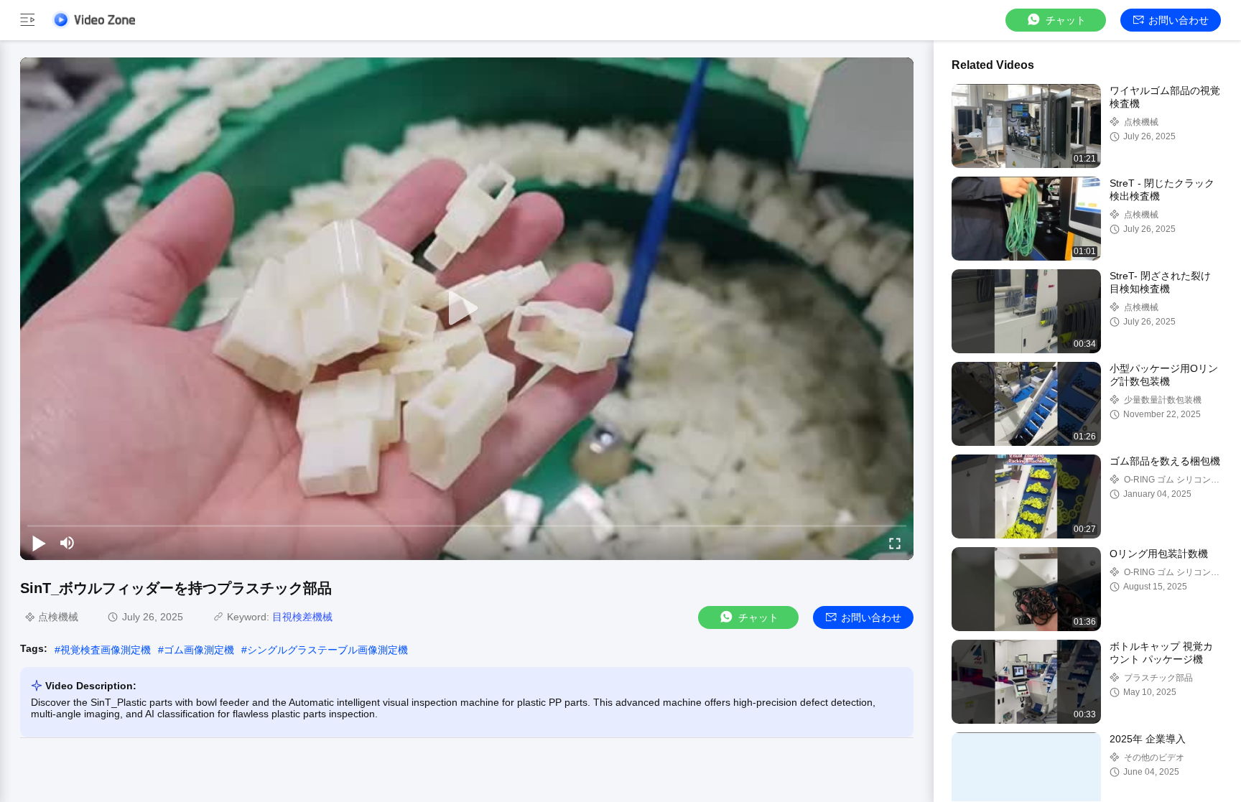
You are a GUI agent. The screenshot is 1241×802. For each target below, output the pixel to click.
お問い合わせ (1178, 20)
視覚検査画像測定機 (105, 650)
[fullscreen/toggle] (894, 543)
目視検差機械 (302, 617)
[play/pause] (38, 543)
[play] (467, 309)
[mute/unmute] (67, 543)
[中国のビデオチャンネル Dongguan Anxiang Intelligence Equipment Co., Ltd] (93, 20)
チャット (1066, 20)
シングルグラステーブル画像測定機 (327, 650)
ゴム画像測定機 (199, 650)
